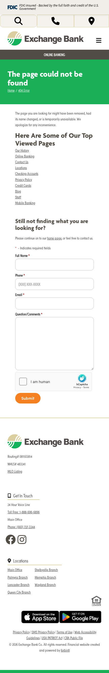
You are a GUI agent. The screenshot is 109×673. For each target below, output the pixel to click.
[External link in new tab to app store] (40, 617)
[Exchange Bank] (46, 38)
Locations (21, 167)
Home (11, 90)
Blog (18, 191)
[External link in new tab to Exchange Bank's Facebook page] (12, 539)
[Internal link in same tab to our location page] (91, 21)
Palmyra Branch (18, 577)
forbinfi (65, 650)
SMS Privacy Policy (43, 632)
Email (19, 294)
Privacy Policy (23, 179)
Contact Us (21, 161)
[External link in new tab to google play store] (80, 617)
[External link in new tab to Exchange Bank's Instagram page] (23, 539)
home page (54, 238)
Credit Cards (23, 185)
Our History (22, 150)
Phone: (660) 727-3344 (21, 526)
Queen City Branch (19, 592)
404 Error (24, 90)
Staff (18, 197)
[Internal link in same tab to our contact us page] (55, 21)
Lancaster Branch (18, 584)
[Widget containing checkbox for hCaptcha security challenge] (53, 381)
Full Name (22, 255)
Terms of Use (64, 632)
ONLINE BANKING (54, 54)
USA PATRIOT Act (52, 637)
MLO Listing (15, 471)
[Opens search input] (18, 21)
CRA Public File (73, 637)
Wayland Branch (45, 584)
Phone (20, 275)
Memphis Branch (45, 577)
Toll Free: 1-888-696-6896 (24, 511)
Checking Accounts (26, 173)
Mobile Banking (25, 202)
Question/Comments (28, 314)
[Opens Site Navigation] (94, 40)
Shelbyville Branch (46, 569)
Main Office (15, 569)
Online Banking (24, 156)
